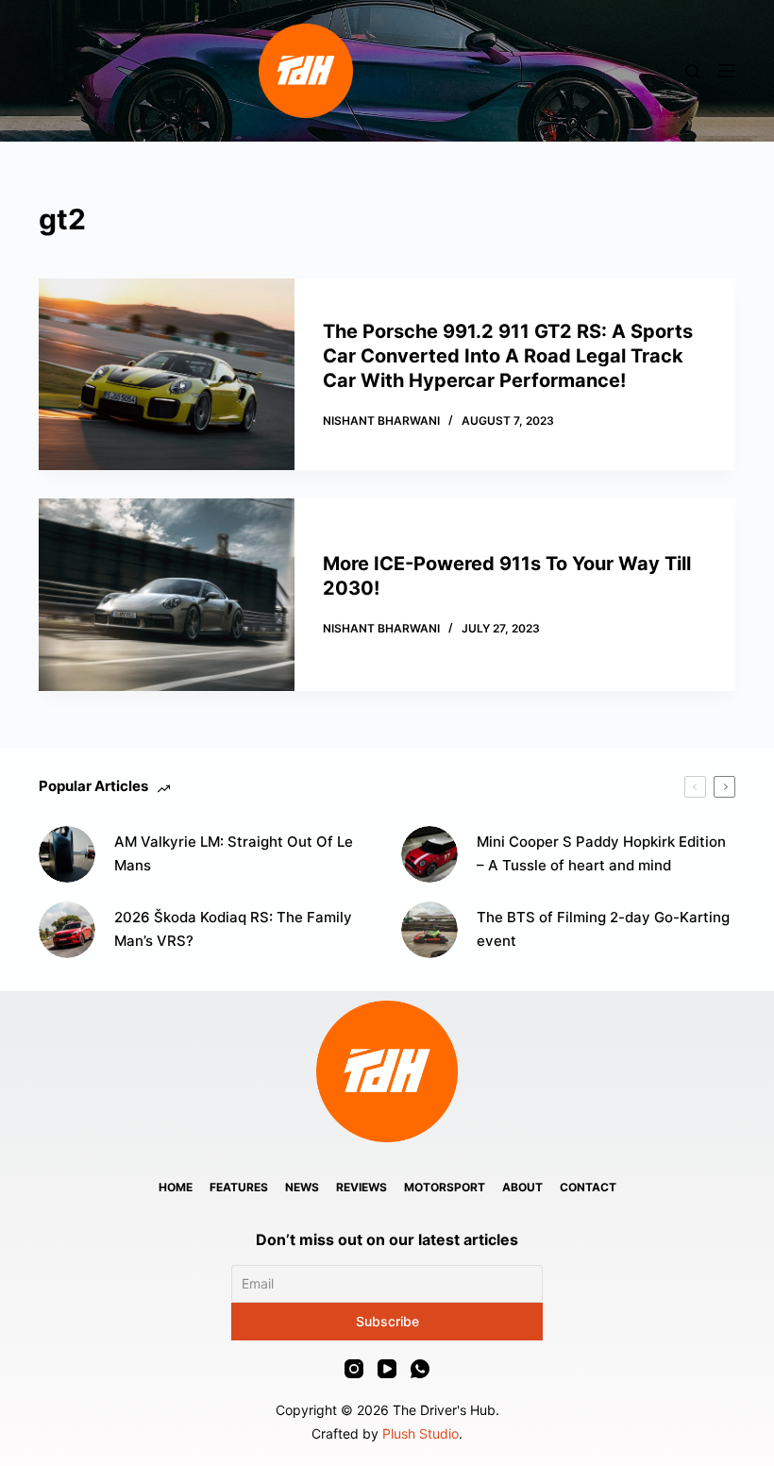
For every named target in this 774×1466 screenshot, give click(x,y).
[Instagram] (354, 1368)
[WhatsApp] (420, 1368)
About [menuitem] (522, 1187)
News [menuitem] (302, 1187)
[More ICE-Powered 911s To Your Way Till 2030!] (166, 594)
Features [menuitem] (239, 1187)
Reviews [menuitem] (361, 1187)
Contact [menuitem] (588, 1187)
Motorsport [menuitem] (444, 1187)
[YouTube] (387, 1368)
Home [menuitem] (176, 1187)
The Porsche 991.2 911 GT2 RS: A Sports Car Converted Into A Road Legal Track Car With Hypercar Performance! (508, 356)
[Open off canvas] (726, 70)
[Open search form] (692, 71)
